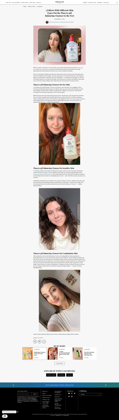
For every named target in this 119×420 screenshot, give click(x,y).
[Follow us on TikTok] (74, 393)
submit (35, 394)
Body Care (32, 2)
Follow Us (106, 2)
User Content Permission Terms (58, 400)
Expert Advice (25, 2)
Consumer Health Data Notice (45, 406)
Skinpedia (99, 2)
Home (24, 6)
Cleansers (39, 6)
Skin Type (8, 2)
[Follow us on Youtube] (69, 393)
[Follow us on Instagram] (72, 396)
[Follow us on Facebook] (72, 393)
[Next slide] (106, 385)
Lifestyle (38, 2)
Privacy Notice (26, 401)
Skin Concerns (16, 2)
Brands (85, 2)
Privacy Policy (46, 397)
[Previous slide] (13, 385)
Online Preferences (58, 404)
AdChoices (58, 415)
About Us (44, 391)
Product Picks (92, 2)
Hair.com (57, 396)
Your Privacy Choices (45, 402)
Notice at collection (58, 407)
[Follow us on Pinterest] (69, 396)
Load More (59, 363)
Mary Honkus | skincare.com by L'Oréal (63, 22)
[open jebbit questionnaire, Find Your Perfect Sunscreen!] (5, 416)
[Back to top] (116, 417)
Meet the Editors (47, 395)
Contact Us (58, 394)
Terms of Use (31, 397)
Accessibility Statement (58, 392)
